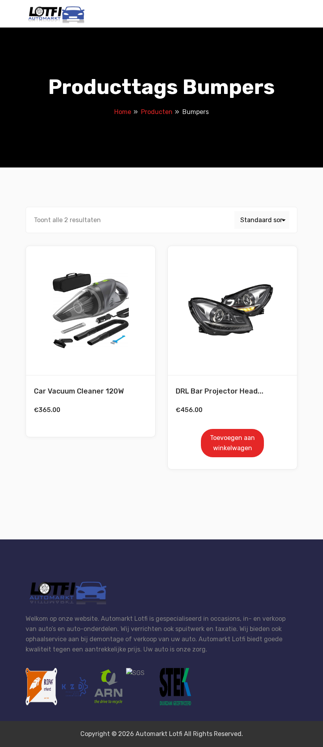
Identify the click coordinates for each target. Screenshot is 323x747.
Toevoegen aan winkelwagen (232, 443)
